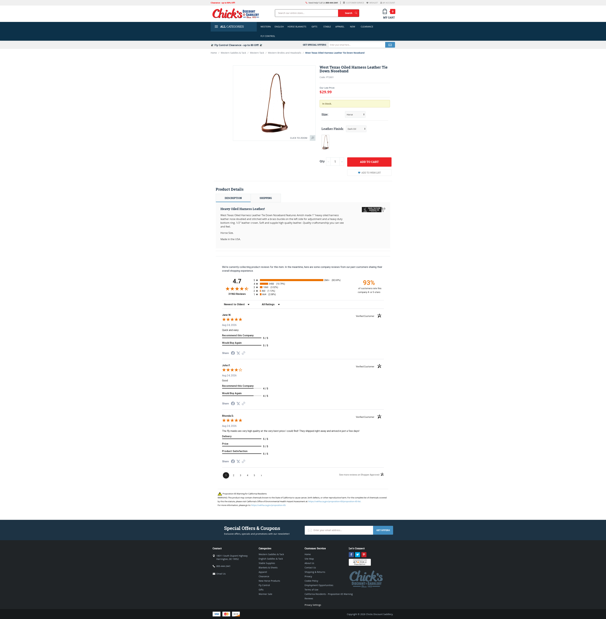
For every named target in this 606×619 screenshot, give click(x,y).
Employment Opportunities (319, 585)
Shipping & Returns (315, 571)
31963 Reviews (240, 293)
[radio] (303, 280)
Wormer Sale (265, 594)
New (352, 26)
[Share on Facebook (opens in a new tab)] (233, 353)
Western (266, 26)
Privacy (308, 576)
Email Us (221, 573)
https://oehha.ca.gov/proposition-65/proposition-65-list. (334, 501)
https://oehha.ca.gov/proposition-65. (268, 505)
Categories (232, 27)
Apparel (339, 26)
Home (214, 52)
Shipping (266, 198)
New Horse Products (269, 580)
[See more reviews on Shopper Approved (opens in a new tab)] (243, 353)
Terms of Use (311, 589)
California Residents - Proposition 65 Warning (329, 594)
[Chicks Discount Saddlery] (237, 13)
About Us (309, 563)
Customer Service (355, 2)
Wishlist (373, 2)
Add (369, 162)
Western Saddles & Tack (233, 52)
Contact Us (310, 567)
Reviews (309, 598)
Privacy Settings (313, 604)
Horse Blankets (297, 26)
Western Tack (257, 52)
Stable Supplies (267, 563)
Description (233, 198)
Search (352, 13)
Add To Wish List (371, 172)
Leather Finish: (332, 129)
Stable (327, 26)
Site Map (309, 558)
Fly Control (268, 36)
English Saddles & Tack (271, 558)
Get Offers (383, 530)
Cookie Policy (311, 580)
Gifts (314, 26)
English (279, 26)
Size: (324, 114)
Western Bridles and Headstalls (284, 52)
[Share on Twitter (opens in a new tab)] (238, 353)
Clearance (367, 26)
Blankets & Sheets (268, 567)
